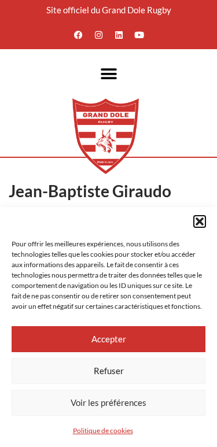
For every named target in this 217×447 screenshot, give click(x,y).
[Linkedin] (118, 34)
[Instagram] (98, 34)
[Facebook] (78, 34)
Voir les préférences (108, 402)
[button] (199, 221)
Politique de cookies (103, 430)
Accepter (108, 339)
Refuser (109, 370)
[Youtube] (139, 34)
